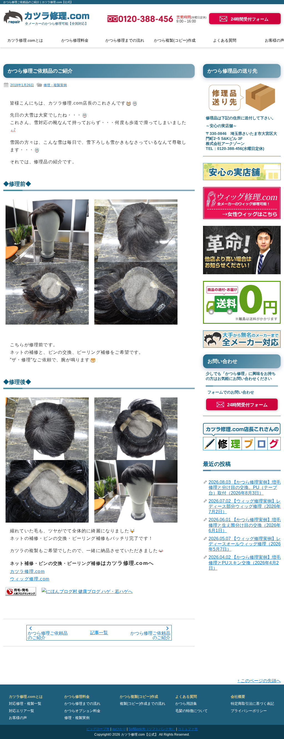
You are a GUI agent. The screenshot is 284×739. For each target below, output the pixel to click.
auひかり (119, 729)
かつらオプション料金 (82, 711)
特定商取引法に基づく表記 (252, 703)
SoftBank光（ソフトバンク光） (151, 729)
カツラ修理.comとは (25, 40)
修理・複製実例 (55, 85)
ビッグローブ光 (98, 729)
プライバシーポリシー (249, 711)
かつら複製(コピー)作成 (175, 40)
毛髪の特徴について (191, 711)
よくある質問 (224, 40)
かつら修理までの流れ (124, 40)
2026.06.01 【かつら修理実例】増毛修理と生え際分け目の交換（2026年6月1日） (245, 525)
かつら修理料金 (74, 40)
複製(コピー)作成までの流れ (142, 703)
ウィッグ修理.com (29, 579)
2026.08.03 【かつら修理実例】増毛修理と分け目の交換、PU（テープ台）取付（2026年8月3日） (245, 487)
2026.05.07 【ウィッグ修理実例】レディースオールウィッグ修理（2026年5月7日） (245, 544)
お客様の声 (18, 718)
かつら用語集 (186, 703)
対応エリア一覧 (21, 711)
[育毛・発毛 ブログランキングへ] (20, 591)
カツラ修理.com (27, 571)
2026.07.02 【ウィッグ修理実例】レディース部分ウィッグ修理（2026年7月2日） (245, 506)
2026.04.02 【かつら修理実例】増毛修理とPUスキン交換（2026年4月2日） (245, 562)
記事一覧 (99, 632)
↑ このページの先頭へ (259, 680)
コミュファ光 (188, 729)
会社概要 (238, 696)
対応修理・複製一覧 (25, 703)
